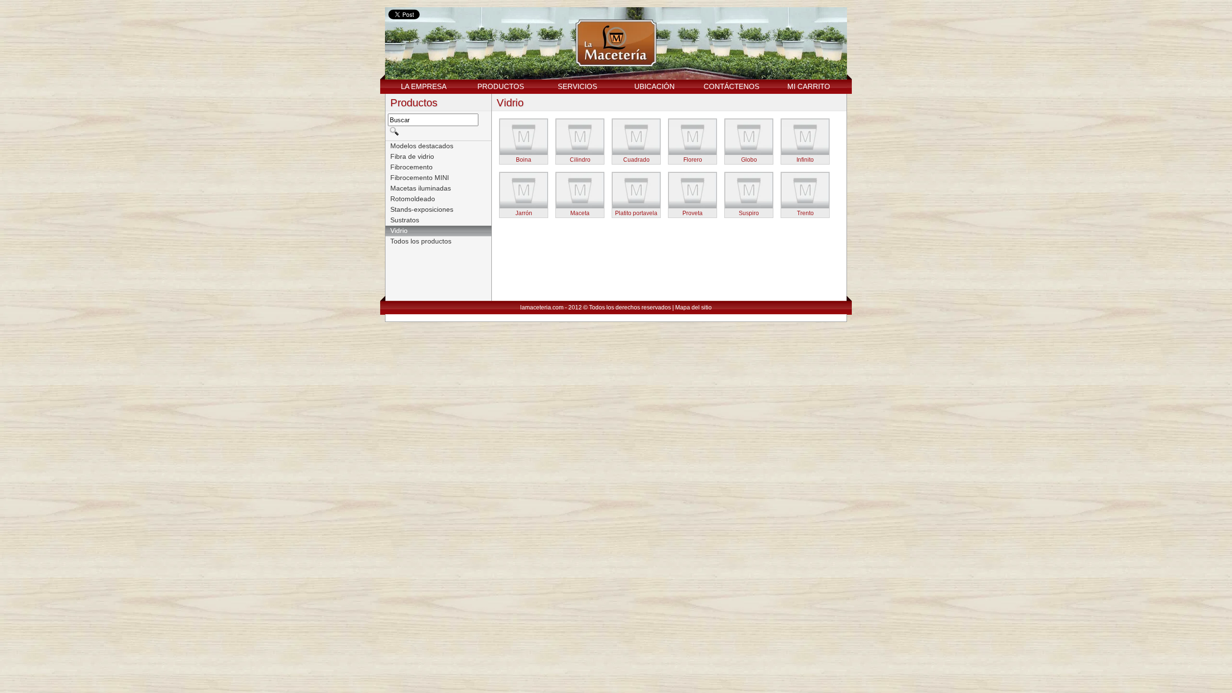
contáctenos (731, 86)
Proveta (692, 213)
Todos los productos (420, 241)
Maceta (580, 213)
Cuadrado (636, 159)
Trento (805, 213)
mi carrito (808, 86)
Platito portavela (636, 213)
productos (500, 86)
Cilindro (580, 159)
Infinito (805, 159)
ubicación (654, 86)
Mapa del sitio (693, 307)
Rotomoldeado (412, 199)
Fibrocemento (411, 167)
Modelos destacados (421, 146)
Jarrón (523, 213)
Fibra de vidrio (412, 156)
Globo (749, 159)
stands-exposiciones (421, 209)
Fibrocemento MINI (419, 177)
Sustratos (404, 220)
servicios (577, 86)
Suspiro (749, 213)
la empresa (424, 86)
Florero (692, 159)
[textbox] (433, 120)
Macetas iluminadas (420, 188)
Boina (523, 159)
